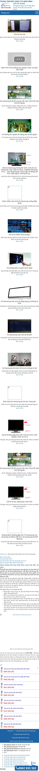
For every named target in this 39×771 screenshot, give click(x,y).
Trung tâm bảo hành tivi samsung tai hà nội (13, 561)
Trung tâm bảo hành (6, 559)
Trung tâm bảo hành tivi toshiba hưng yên (16, 765)
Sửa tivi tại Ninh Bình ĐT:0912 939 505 (11, 563)
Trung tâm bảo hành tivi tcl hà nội (14, 761)
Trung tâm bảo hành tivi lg (21, 734)
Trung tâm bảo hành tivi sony (20, 738)
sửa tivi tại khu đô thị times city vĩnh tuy (21, 741)
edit (1, 665)
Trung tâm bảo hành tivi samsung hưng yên (17, 755)
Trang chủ (5, 12)
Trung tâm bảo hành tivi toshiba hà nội (15, 763)
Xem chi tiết (19, 41)
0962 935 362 (27, 768)
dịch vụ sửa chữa (5, 557)
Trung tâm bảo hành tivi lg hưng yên (14, 757)
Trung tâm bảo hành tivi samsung (25, 731)
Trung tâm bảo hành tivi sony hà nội (14, 759)
